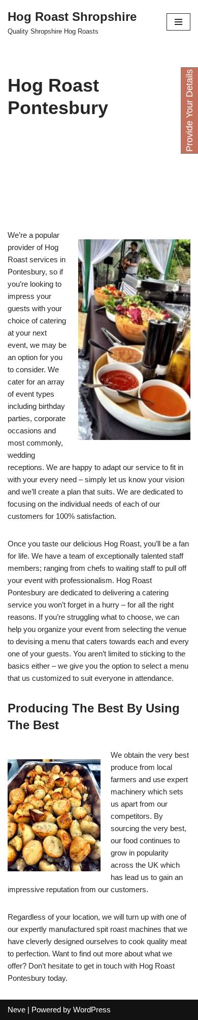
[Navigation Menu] (178, 22)
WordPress (92, 1009)
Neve (16, 1009)
